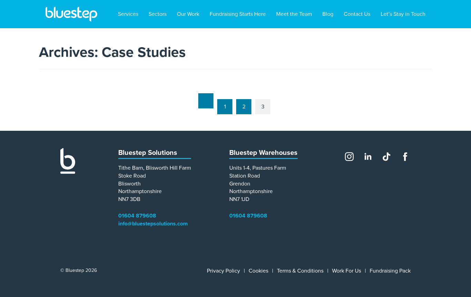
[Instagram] (349, 156)
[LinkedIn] (368, 156)
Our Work (188, 14)
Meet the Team (294, 14)
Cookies (258, 270)
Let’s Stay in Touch (403, 14)
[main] (235, 79)
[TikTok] (386, 156)
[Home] (67, 172)
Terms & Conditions (300, 270)
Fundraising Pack (390, 270)
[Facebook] (405, 156)
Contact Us (357, 14)
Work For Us (346, 270)
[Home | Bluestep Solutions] (71, 14)
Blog (327, 14)
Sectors (158, 14)
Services (128, 14)
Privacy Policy (223, 270)
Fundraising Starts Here (238, 14)
